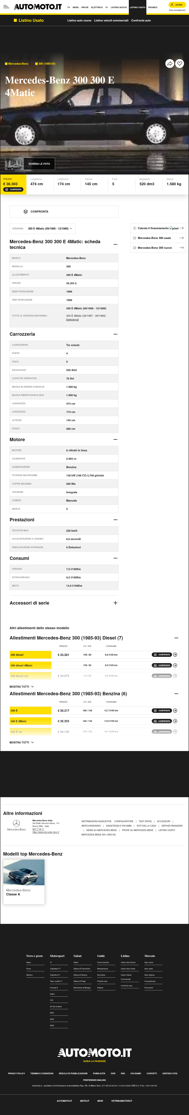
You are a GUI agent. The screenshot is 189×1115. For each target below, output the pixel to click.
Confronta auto (141, 20)
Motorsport (57, 956)
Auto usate (149, 968)
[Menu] (6, 6)
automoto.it (64, 1100)
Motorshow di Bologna (82, 987)
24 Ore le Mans (56, 1006)
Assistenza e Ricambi (119, 825)
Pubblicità (99, 1073)
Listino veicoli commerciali (111, 20)
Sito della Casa (147, 825)
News (28, 962)
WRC (52, 1019)
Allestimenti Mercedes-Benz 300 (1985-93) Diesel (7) (66, 637)
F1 (51, 962)
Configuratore (124, 821)
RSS (123, 1073)
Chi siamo (135, 1073)
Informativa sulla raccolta (16, 1113)
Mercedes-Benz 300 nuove (155, 248)
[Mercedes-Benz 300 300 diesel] (175, 654)
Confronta (15, 189)
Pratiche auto (102, 981)
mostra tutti (19, 686)
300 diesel (17, 654)
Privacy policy (16, 1073)
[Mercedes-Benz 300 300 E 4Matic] (175, 721)
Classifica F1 (55, 975)
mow (100, 1100)
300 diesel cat (19, 676)
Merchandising (91, 825)
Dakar (52, 994)
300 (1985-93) (47, 64)
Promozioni (149, 987)
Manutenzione (102, 968)
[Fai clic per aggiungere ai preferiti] (179, 63)
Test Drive (145, 821)
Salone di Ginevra (80, 975)
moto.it (84, 1100)
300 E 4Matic (19, 721)
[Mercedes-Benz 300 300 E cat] (175, 731)
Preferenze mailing (94, 1080)
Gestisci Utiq (169, 1073)
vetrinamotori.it (121, 1100)
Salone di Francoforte (82, 968)
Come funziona (103, 962)
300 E (14, 710)
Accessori (164, 821)
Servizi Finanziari (172, 825)
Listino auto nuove (79, 20)
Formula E (54, 987)
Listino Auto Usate (128, 968)
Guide (101, 956)
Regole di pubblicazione (73, 1073)
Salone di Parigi (79, 981)
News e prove (34, 956)
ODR (113, 1073)
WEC (52, 1013)
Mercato (150, 956)
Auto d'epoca (149, 975)
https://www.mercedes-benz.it (45, 831)
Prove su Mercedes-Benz (138, 830)
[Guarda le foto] (14, 164)
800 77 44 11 (38, 828)
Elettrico (29, 975)
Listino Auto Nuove (128, 962)
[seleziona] (72, 319)
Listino (125, 956)
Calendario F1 (55, 968)
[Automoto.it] (38, 6)
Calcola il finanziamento (153, 228)
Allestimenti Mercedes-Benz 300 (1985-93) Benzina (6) (68, 693)
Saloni (77, 956)
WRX (52, 1025)
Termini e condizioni (41, 1073)
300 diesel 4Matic (21, 665)
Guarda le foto (39, 163)
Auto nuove (149, 962)
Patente (100, 987)
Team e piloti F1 (56, 981)
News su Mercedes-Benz (101, 830)
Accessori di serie (29, 602)
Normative (101, 975)
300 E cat (16, 731)
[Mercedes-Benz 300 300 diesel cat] (175, 676)
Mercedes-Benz (18, 64)
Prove (28, 968)
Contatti (152, 1073)
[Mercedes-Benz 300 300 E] (175, 710)
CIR (51, 1000)
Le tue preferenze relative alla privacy (57, 1113)
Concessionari (150, 981)
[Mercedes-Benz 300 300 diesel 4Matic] (175, 665)
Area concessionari (177, 10)
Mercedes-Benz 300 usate (154, 238)
